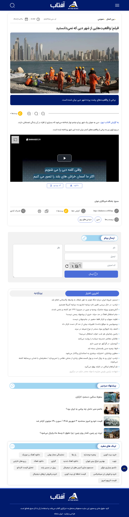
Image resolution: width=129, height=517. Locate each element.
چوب (114, 461)
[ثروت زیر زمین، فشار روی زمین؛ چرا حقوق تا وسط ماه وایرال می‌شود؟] (111, 433)
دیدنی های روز (85, 219)
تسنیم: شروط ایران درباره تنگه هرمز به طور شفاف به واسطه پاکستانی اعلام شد (85, 300)
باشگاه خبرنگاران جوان (104, 201)
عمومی (101, 19)
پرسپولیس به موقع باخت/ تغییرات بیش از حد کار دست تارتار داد (90, 324)
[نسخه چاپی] (39, 211)
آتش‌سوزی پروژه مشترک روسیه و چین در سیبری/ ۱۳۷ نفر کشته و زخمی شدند (84, 309)
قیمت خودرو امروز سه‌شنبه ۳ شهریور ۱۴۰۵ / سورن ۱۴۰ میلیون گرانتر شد (69, 421)
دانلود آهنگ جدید (70, 461)
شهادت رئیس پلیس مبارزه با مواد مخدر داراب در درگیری (94, 371)
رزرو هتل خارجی (19, 461)
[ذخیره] (46, 211)
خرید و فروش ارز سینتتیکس (104, 474)
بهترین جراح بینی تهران (95, 461)
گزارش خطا (75, 211)
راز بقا (74, 454)
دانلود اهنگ (39, 461)
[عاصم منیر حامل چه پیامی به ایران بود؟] (111, 409)
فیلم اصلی (71, 194)
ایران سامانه (58, 513)
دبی (98, 219)
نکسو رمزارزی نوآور (108, 467)
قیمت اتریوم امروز (108, 480)
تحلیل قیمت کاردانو (25, 467)
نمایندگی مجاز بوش (56, 454)
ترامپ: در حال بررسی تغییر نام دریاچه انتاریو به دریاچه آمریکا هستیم (88, 304)
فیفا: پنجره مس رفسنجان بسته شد (103, 348)
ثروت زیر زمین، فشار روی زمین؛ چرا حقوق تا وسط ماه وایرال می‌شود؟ (71, 433)
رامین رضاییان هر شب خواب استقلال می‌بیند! (98, 334)
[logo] (65, 4)
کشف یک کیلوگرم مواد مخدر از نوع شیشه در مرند (96, 329)
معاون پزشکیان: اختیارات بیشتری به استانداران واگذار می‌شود (92, 353)
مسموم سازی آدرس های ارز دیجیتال (78, 467)
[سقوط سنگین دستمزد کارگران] (111, 397)
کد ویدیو (57, 185)
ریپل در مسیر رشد (48, 467)
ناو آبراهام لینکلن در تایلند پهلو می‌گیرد (101, 366)
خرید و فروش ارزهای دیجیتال (45, 474)
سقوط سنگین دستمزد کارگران (89, 397)
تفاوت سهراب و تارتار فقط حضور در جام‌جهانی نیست (95, 319)
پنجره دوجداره (90, 454)
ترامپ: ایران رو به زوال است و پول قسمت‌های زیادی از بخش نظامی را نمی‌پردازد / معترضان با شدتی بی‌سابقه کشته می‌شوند (68, 360)
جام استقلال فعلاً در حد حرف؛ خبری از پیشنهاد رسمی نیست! (92, 314)
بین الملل (110, 19)
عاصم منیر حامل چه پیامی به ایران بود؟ (84, 409)
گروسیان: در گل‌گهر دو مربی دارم (104, 343)
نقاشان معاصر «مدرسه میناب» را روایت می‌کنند (98, 338)
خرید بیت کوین (110, 454)
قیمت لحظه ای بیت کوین (75, 474)
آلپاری (53, 461)
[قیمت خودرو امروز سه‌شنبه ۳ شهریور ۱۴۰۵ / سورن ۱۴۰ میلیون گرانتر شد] (111, 421)
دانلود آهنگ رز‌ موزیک (31, 454)
